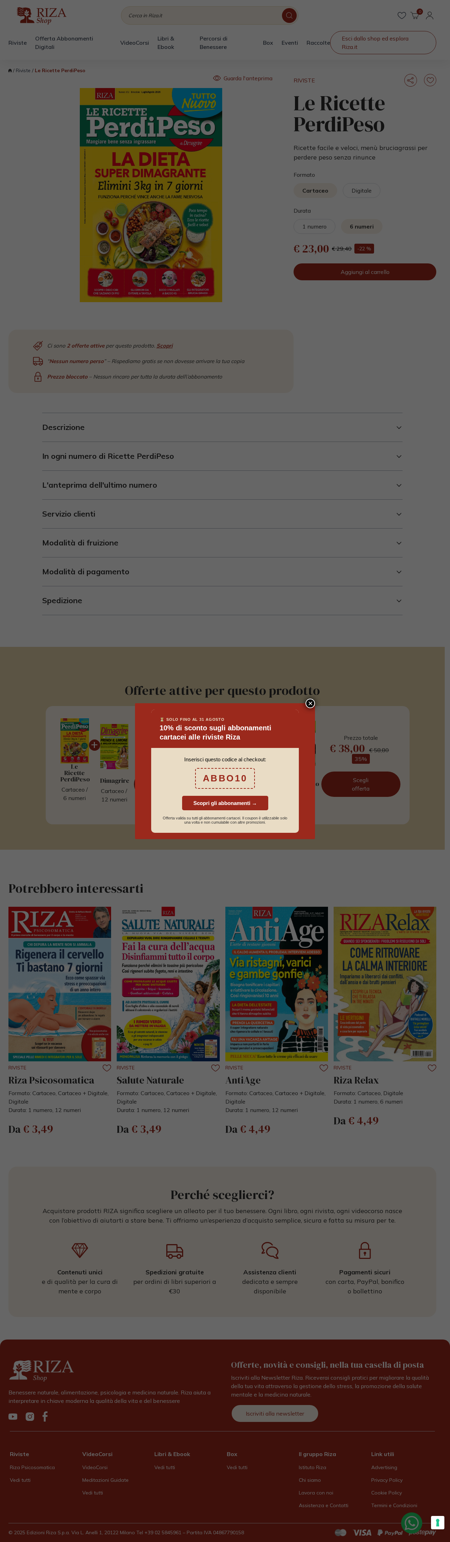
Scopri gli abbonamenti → (225, 803)
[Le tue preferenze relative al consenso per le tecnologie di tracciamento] (437, 1522)
